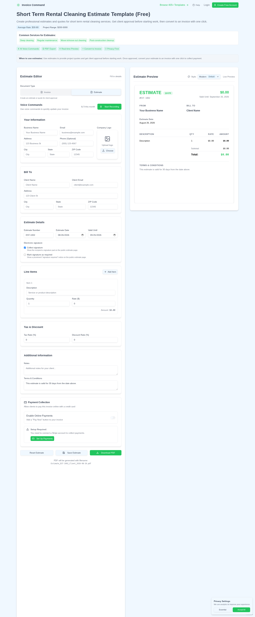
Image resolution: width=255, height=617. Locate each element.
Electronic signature (33, 243)
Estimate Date (62, 230)
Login (207, 5)
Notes (26, 363)
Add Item (112, 272)
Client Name (29, 180)
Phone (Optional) (68, 139)
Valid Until (92, 230)
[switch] (113, 417)
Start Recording (111, 106)
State (50, 149)
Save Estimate (74, 453)
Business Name (31, 128)
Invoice (47, 92)
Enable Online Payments (39, 415)
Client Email (77, 180)
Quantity (30, 299)
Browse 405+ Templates (172, 5)
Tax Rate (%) (30, 335)
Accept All (241, 610)
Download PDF (108, 453)
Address (28, 139)
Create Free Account (227, 5)
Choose (109, 150)
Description (31, 288)
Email (62, 128)
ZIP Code (76, 149)
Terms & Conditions (33, 378)
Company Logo (104, 128)
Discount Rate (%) (80, 335)
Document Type (27, 86)
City (25, 149)
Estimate (98, 92)
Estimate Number (32, 230)
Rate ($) (76, 299)
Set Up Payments (44, 438)
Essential (222, 610)
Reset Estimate (37, 453)
